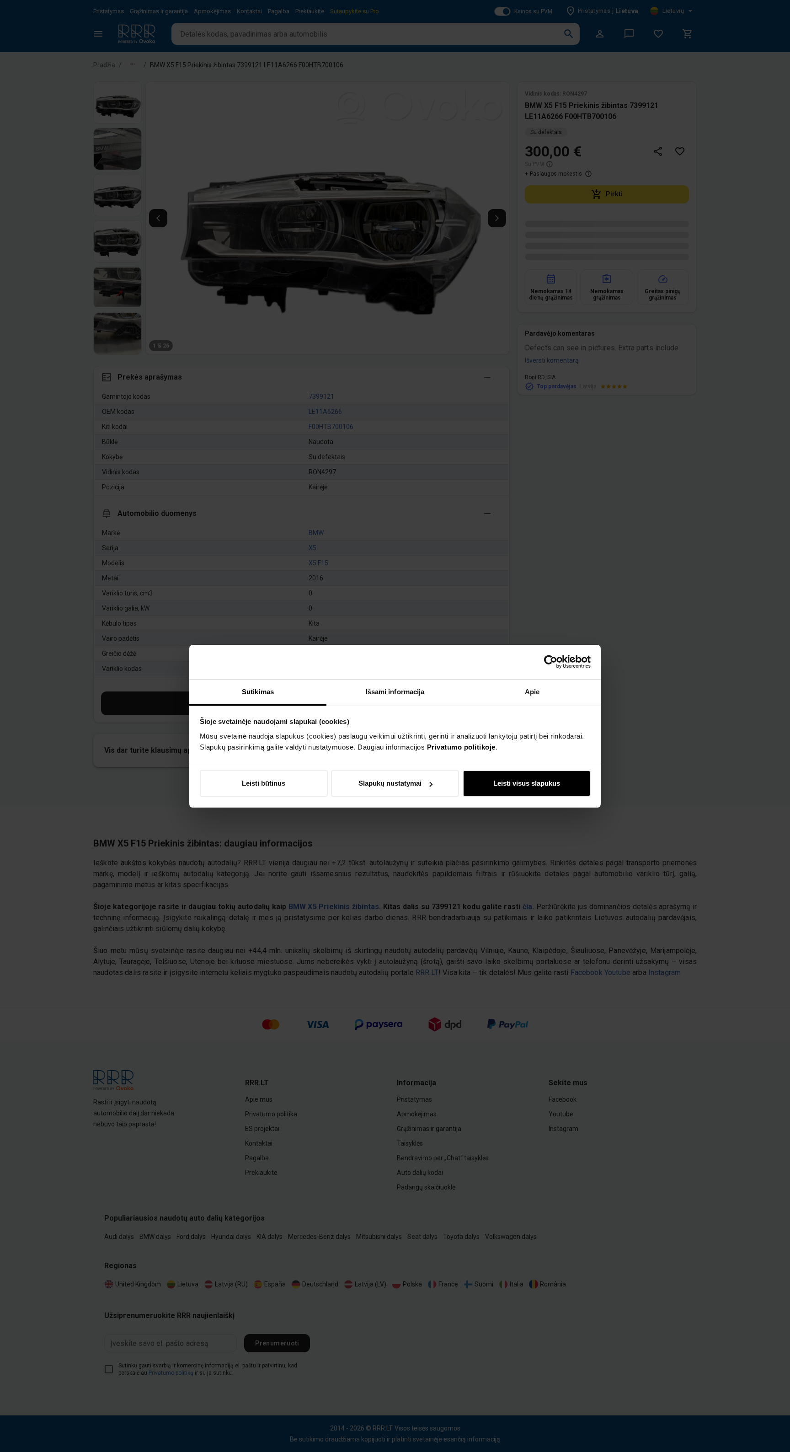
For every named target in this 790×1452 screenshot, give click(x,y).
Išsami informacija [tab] (395, 692)
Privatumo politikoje (461, 747)
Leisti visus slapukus (526, 783)
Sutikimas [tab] (258, 692)
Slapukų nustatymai (390, 783)
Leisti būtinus (263, 783)
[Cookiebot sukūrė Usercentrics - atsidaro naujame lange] (551, 662)
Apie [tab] (532, 692)
